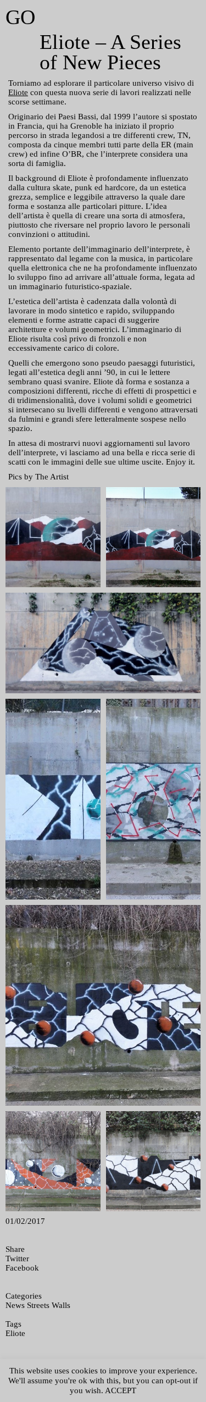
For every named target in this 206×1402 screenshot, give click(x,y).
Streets (38, 1305)
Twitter (17, 1258)
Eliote (18, 92)
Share (15, 1249)
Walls (61, 1305)
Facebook (22, 1267)
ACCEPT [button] (120, 1390)
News (15, 1305)
